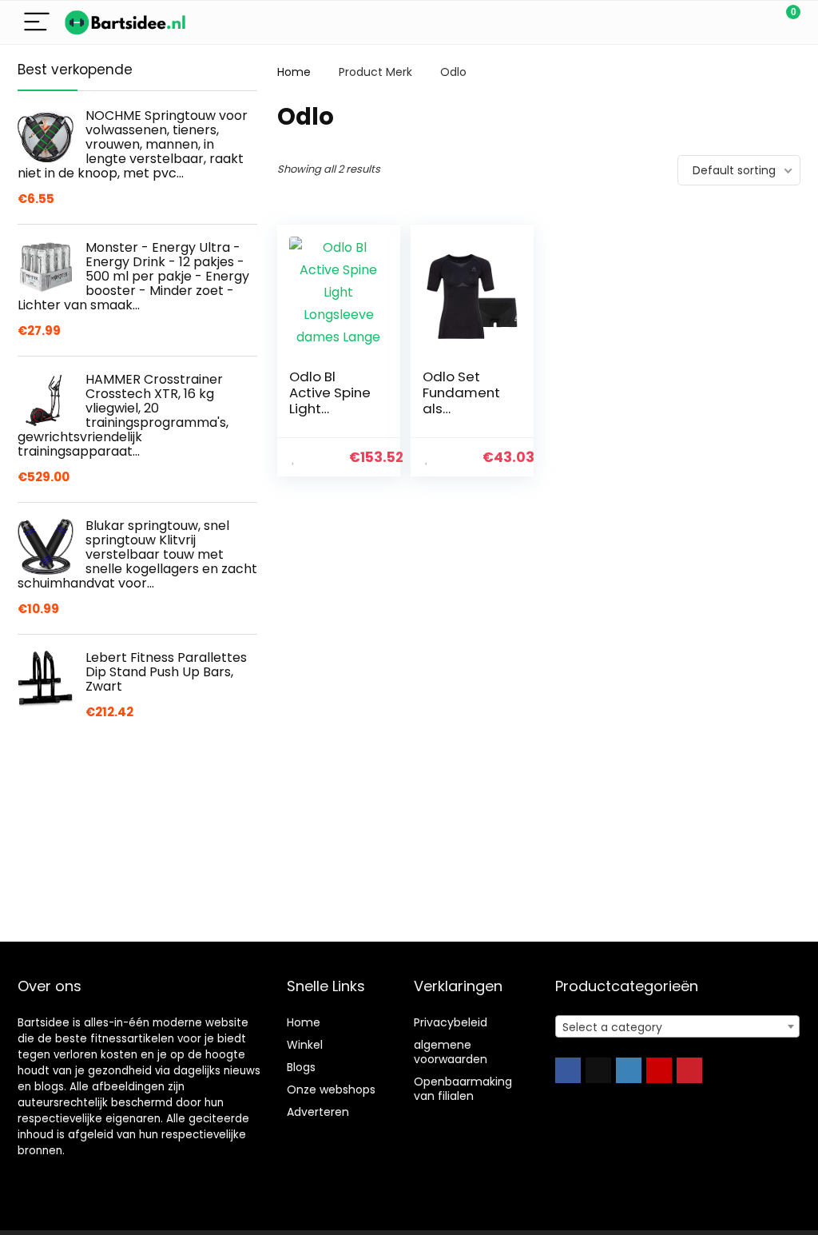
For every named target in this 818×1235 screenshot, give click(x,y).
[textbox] (677, 1027)
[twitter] (598, 1070)
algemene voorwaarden (450, 1052)
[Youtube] (659, 1070)
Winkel (305, 1045)
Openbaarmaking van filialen (463, 1089)
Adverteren (318, 1112)
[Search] (716, 23)
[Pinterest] (689, 1070)
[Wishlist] (750, 22)
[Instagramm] (628, 1070)
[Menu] (37, 23)
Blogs (301, 1067)
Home (294, 72)
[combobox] (677, 1026)
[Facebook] (568, 1070)
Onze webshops (331, 1090)
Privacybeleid (450, 1022)
